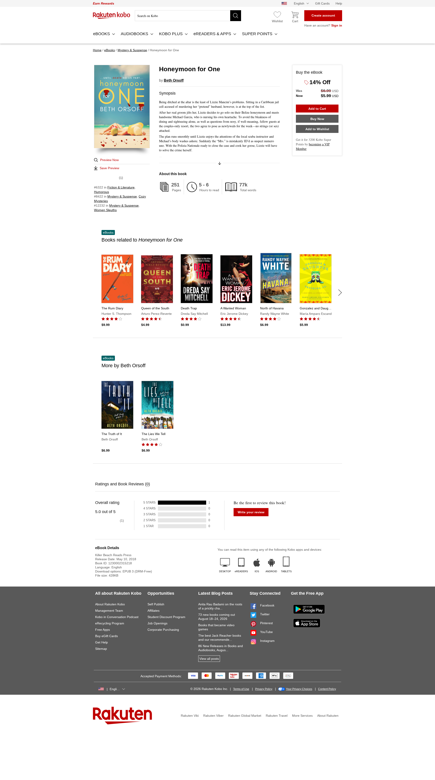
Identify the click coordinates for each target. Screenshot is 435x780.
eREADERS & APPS (212, 34)
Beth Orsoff (174, 80)
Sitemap (101, 648)
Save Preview (109, 168)
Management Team (109, 610)
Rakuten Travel (277, 715)
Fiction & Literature (121, 187)
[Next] (340, 292)
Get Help (101, 642)
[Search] (235, 15)
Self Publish (155, 604)
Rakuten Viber (213, 715)
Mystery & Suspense (122, 196)
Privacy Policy (263, 689)
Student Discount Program (166, 617)
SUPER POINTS (257, 34)
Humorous (101, 192)
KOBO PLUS (171, 34)
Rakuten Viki (190, 715)
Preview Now (109, 160)
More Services (302, 715)
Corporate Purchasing (163, 629)
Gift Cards (322, 3)
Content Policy (327, 689)
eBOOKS (102, 34)
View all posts (209, 658)
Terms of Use (241, 689)
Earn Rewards (103, 3)
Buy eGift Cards (106, 636)
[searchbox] (188, 15)
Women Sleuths (105, 210)
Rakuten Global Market (244, 715)
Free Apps (102, 629)
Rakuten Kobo (111, 15)
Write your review (251, 512)
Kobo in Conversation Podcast (116, 617)
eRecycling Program (109, 623)
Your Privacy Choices (299, 689)
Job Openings (157, 623)
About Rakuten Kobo (110, 604)
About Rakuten (327, 715)
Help (339, 3)
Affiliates (153, 610)
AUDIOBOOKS (135, 34)
